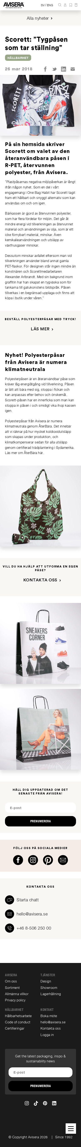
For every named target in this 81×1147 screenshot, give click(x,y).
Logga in (47, 1035)
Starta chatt (28, 899)
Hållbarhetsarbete (18, 1016)
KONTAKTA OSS (40, 580)
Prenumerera (40, 821)
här (40, 453)
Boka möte (48, 1016)
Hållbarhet (18, 58)
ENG (50, 5)
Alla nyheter (38, 18)
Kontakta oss (50, 1028)
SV (43, 5)
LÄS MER (40, 329)
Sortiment (12, 988)
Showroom (48, 988)
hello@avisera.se (32, 913)
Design (45, 981)
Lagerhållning (50, 994)
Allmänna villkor (16, 994)
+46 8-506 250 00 (34, 928)
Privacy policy (15, 1000)
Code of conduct (18, 1022)
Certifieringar (14, 1028)
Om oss (11, 981)
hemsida (33, 144)
